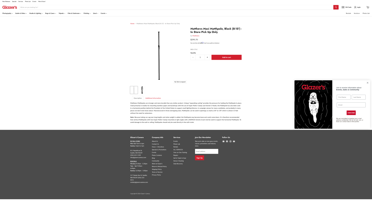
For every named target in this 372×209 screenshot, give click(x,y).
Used (95, 13)
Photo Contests (157, 155)
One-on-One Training (180, 152)
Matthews (195, 36)
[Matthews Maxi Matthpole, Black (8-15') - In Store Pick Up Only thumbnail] (134, 90)
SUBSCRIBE (351, 113)
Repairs (175, 155)
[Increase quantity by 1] (207, 57)
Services (20, 1)
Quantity (193, 53)
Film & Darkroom (74, 13)
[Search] (336, 7)
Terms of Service (157, 172)
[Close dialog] (367, 82)
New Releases (6, 1)
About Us (155, 141)
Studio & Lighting (35, 13)
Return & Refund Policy (159, 166)
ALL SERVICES (178, 149)
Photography (7, 13)
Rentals (348, 13)
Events (34, 1)
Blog (153, 158)
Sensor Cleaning (178, 161)
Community (155, 161)
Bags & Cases (50, 13)
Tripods (61, 13)
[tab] (137, 98)
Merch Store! (42, 1)
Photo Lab (28, 1)
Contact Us (155, 144)
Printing (86, 13)
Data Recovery (178, 163)
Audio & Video (20, 13)
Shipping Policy (157, 169)
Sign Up (200, 158)
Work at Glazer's (157, 163)
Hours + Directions (158, 147)
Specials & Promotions (159, 149)
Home (132, 23)
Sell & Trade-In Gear (179, 158)
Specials (14, 1)
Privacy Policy (156, 175)
